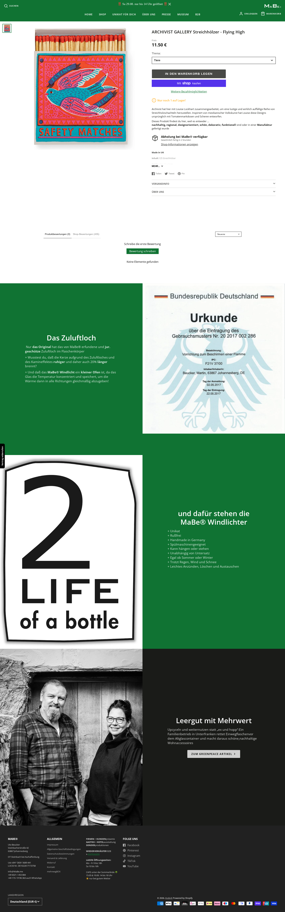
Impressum (52, 844)
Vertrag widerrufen (2, 456)
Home (89, 14)
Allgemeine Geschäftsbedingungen (64, 849)
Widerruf (51, 862)
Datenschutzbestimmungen (60, 853)
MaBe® (169, 898)
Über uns (148, 14)
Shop (102, 14)
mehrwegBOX (54, 871)
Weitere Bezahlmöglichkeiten (189, 91)
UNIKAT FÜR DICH (124, 14)
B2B (197, 14)
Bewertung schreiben (142, 251)
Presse (166, 14)
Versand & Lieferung (57, 858)
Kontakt (51, 867)
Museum (183, 14)
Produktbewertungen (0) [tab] (57, 234)
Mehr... (156, 166)
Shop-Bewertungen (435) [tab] (86, 234)
